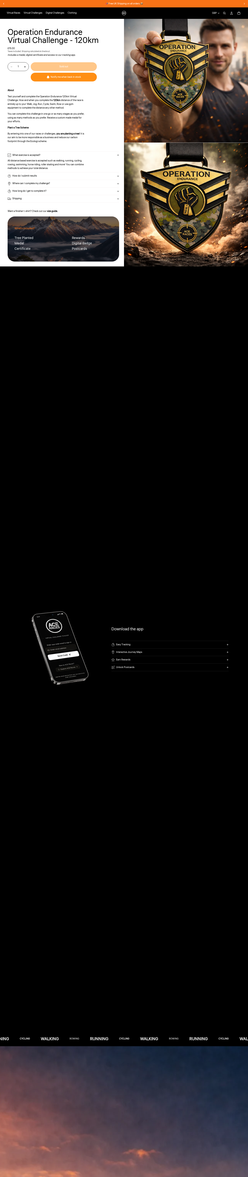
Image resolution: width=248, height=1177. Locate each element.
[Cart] (239, 13)
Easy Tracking (123, 644)
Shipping (17, 198)
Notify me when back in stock (66, 77)
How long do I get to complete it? (29, 191)
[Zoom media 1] (186, 81)
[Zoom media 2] (186, 204)
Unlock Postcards (125, 667)
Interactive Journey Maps (129, 652)
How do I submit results (24, 176)
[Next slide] (244, 3)
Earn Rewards (123, 659)
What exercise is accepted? (26, 155)
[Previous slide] (3, 3)
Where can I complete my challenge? (31, 183)
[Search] (224, 13)
